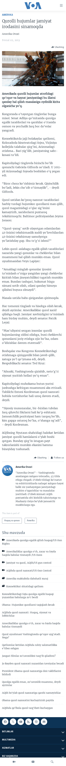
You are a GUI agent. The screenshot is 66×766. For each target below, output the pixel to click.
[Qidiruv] (52, 761)
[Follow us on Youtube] (20, 722)
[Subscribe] (44, 722)
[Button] (57, 47)
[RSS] (28, 722)
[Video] (14, 761)
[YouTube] (33, 761)
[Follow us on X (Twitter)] (13, 722)
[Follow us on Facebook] (5, 722)
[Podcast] (36, 722)
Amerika (7, 14)
